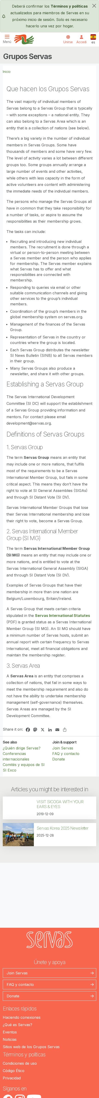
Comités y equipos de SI (24, 764)
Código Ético (13, 1070)
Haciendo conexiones (22, 1017)
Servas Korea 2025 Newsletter (62, 828)
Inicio (7, 72)
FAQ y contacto (65, 753)
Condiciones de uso (20, 1063)
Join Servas (62, 748)
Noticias (10, 1039)
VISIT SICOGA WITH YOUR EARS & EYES (60, 804)
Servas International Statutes (62, 615)
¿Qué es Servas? (17, 1024)
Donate (58, 759)
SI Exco (9, 770)
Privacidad (12, 1078)
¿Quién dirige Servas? (22, 748)
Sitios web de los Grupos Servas (31, 1046)
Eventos (10, 1032)
